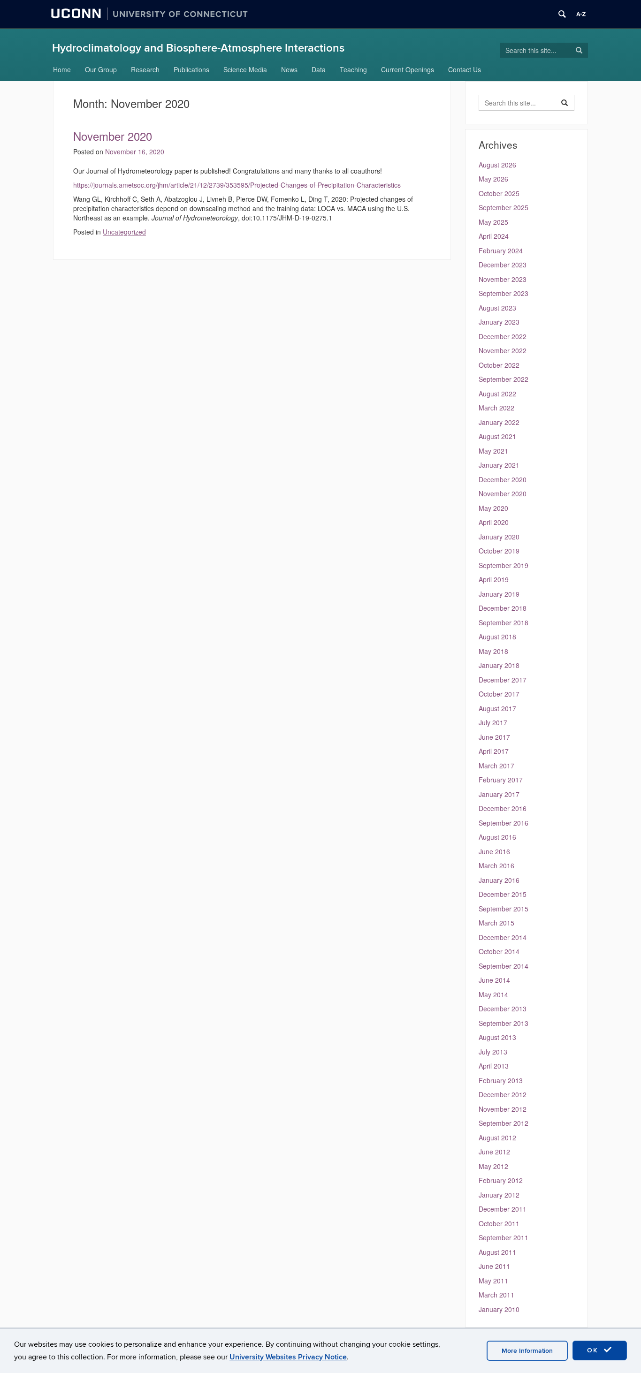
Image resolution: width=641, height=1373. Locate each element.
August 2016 (497, 837)
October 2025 (499, 193)
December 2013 (503, 1008)
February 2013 (501, 1080)
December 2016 (503, 808)
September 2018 (503, 622)
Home (62, 69)
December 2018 (503, 608)
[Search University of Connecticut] (562, 14)
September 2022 (503, 379)
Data (319, 69)
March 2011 (496, 1294)
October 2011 (499, 1223)
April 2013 (494, 1065)
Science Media (245, 69)
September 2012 (503, 1123)
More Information (527, 1351)
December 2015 (503, 894)
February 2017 (501, 779)
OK (594, 1350)
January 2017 (499, 794)
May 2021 (493, 450)
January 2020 (499, 536)
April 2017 (494, 751)
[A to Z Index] (580, 14)
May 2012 (493, 1166)
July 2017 (493, 722)
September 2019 (503, 565)
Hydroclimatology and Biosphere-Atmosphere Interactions (198, 48)
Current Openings (407, 69)
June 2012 (494, 1151)
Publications (191, 69)
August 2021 (497, 436)
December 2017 (503, 679)
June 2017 (494, 737)
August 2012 (497, 1137)
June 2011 (494, 1266)
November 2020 (112, 136)
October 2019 (499, 550)
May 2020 (493, 508)
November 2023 (503, 279)
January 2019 (499, 594)
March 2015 (496, 922)
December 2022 (503, 336)
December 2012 (503, 1094)
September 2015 (503, 908)
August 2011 (497, 1252)
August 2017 (497, 708)
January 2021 (499, 465)
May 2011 (493, 1280)
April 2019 (494, 579)
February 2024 (501, 250)
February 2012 (501, 1180)
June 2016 (494, 851)
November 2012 (503, 1109)
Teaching (353, 69)
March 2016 (496, 865)
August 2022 (497, 393)
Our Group (101, 69)
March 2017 (496, 765)
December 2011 (503, 1209)
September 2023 (503, 293)
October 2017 (499, 693)
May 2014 (493, 994)
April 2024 (494, 236)
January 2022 (499, 422)
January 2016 (499, 880)
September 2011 (503, 1237)
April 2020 (494, 522)
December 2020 (503, 479)
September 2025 (503, 207)
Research (145, 69)
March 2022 (496, 407)
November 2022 (503, 350)
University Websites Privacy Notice (288, 1357)
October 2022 (499, 365)
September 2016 (503, 822)
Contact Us (464, 69)
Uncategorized (124, 231)
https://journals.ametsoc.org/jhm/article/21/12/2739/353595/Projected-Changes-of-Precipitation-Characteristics (237, 185)
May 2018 (493, 651)
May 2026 (493, 178)
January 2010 (499, 1309)
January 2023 (499, 321)
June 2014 (494, 980)
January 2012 (499, 1194)
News (289, 69)
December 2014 (503, 937)
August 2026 (497, 164)
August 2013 (497, 1037)
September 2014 (503, 966)
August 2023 (497, 307)
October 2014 (499, 951)
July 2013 (493, 1051)
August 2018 (497, 636)
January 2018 (499, 665)
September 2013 (503, 1023)
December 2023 (503, 264)
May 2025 (493, 222)
